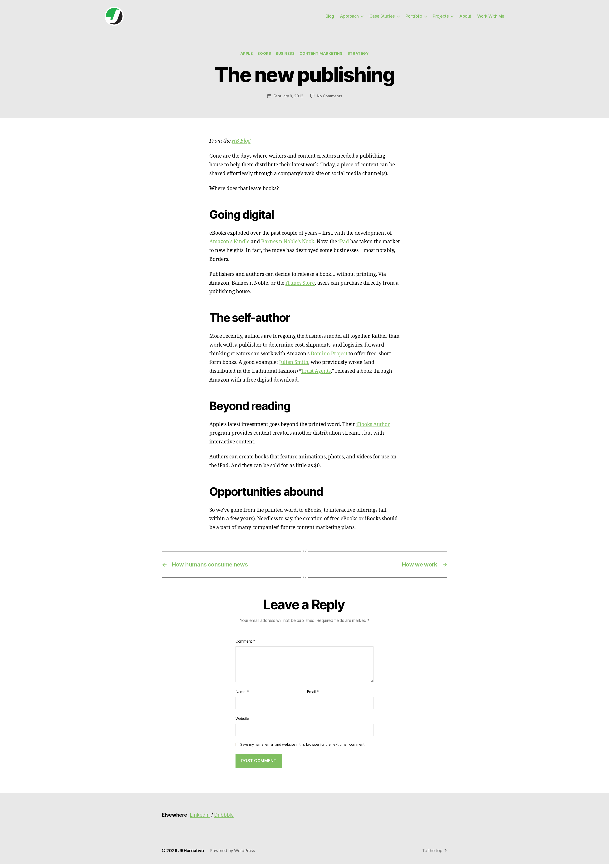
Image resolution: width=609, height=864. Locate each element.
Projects (441, 16)
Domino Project (329, 354)
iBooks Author (373, 424)
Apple (246, 53)
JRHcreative (191, 850)
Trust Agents (316, 371)
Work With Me (490, 16)
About (465, 16)
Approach (349, 16)
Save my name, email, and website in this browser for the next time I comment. (302, 744)
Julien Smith (293, 362)
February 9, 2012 (288, 96)
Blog (330, 16)
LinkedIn (200, 815)
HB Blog (241, 141)
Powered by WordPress (232, 850)
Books (264, 53)
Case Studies (382, 16)
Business (285, 53)
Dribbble (224, 815)
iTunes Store (300, 283)
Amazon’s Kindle (229, 241)
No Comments (329, 96)
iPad (343, 241)
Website (242, 718)
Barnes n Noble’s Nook (287, 241)
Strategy (358, 53)
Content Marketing (321, 53)
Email (313, 691)
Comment (245, 641)
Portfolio (414, 16)
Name (242, 691)
